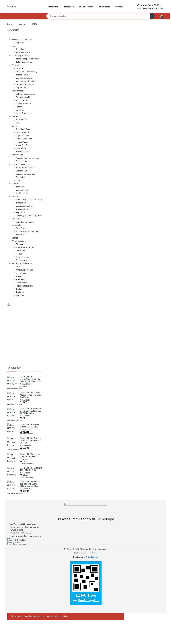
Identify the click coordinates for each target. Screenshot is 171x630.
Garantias (11, 538)
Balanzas (20, 68)
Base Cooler (21, 228)
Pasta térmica (21, 161)
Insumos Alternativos (24, 206)
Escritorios (20, 177)
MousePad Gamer (23, 145)
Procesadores (22, 260)
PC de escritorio (87, 7)
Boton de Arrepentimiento (17, 544)
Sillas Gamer (21, 148)
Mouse (19, 276)
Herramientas (17, 155)
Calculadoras (21, 171)
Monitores (16, 219)
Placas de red (22, 100)
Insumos (15, 196)
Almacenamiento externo (22, 39)
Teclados (20, 292)
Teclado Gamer (22, 151)
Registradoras (22, 87)
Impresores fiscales (24, 78)
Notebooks (69, 7)
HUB (18, 266)
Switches (20, 110)
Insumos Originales (24, 209)
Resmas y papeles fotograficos (29, 215)
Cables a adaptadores (25, 94)
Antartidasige (92, 557)
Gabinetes (20, 250)
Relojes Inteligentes (24, 286)
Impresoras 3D (22, 190)
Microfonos (21, 273)
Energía (15, 116)
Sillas (18, 180)
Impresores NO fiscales (26, 81)
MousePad (20, 279)
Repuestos (20, 212)
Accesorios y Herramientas (27, 158)
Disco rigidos (21, 244)
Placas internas (22, 257)
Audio (14, 46)
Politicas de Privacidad (16, 540)
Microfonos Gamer (24, 139)
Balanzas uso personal (25, 167)
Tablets (19, 289)
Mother (19, 254)
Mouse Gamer (22, 142)
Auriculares (20, 49)
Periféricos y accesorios (22, 263)
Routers (19, 107)
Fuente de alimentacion (26, 247)
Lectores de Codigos (25, 84)
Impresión (16, 183)
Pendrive (20, 43)
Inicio (9, 24)
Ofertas (15, 238)
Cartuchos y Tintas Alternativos (29, 199)
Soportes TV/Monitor (25, 222)
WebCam (20, 295)
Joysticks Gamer (23, 135)
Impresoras (104, 7)
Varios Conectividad (24, 113)
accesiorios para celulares (27, 59)
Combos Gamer (22, 132)
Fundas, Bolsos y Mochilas (27, 231)
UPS (18, 123)
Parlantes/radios (23, 52)
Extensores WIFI (23, 97)
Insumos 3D (21, 203)
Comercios (16, 65)
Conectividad (17, 91)
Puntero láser (21, 282)
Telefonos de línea (24, 62)
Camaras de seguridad (26, 174)
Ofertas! (119, 7)
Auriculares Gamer (24, 129)
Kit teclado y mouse (24, 270)
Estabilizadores (22, 119)
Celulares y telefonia (20, 55)
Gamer (14, 126)
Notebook (20, 234)
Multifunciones (22, 193)
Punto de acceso (23, 103)
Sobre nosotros (13, 542)
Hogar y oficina (18, 164)
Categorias (52, 7)
